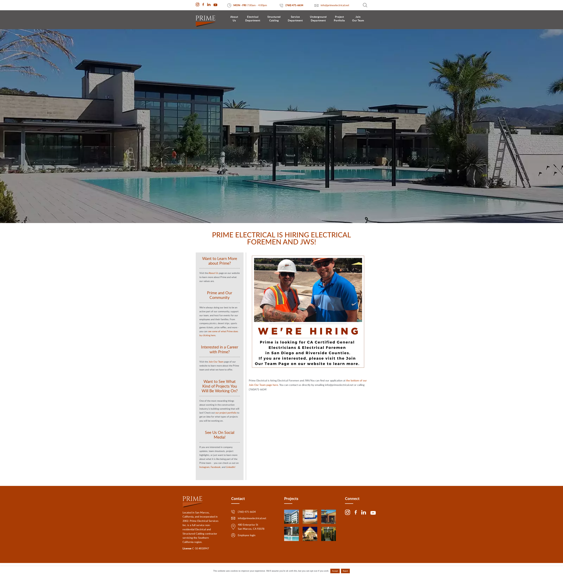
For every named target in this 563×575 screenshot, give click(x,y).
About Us (213, 273)
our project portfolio (225, 412)
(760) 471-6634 (294, 5)
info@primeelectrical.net (335, 5)
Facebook (216, 467)
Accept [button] (335, 571)
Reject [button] (345, 571)
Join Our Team (216, 361)
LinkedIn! (230, 467)
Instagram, (204, 467)
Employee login (246, 535)
